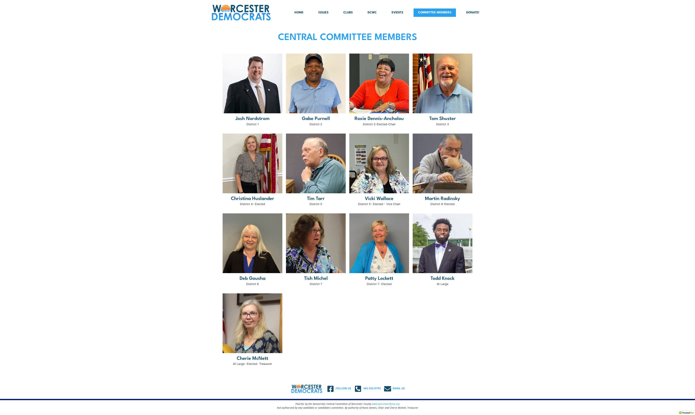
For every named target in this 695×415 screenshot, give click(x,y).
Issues (323, 12)
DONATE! (472, 12)
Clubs (348, 12)
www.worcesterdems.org (386, 404)
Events (397, 12)
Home (299, 12)
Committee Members (434, 12)
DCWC (372, 12)
